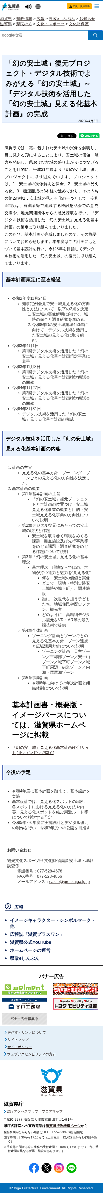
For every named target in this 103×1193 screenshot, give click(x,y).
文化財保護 (79, 24)
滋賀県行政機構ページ (63, 1126)
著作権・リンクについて (27, 1032)
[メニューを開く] (96, 6)
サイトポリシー (20, 1047)
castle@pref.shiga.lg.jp (69, 881)
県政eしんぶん (62, 19)
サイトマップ (18, 1040)
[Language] (39, 7)
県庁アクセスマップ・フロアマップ (35, 1111)
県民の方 (24, 24)
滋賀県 (6, 19)
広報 (40, 19)
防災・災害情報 (81, 6)
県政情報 (24, 19)
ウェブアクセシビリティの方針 (31, 1054)
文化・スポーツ (50, 24)
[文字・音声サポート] (29, 7)
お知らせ (87, 19)
